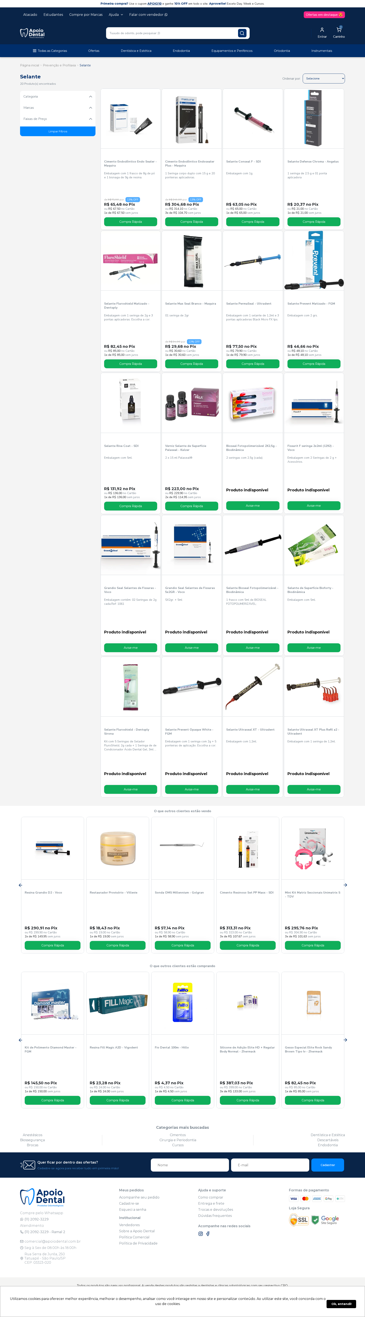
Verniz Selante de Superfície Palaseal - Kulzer (185, 448)
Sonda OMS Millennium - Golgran (179, 893)
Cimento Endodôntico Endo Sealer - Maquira (130, 164)
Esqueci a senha (132, 1210)
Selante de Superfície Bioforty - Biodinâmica (310, 590)
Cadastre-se (129, 1203)
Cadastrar (328, 1165)
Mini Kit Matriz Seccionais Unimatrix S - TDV (312, 895)
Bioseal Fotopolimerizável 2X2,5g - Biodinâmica (251, 448)
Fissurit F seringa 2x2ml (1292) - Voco (310, 448)
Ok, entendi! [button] (341, 1304)
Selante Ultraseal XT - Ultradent (250, 730)
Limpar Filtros (58, 131)
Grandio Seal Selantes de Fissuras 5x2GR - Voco (190, 590)
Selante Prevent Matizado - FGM (311, 304)
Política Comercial (134, 1237)
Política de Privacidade (138, 1243)
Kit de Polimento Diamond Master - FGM (50, 1050)
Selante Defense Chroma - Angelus (313, 162)
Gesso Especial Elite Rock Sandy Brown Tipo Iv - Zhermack (308, 1050)
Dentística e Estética (136, 51)
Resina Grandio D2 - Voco (43, 893)
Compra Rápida (130, 222)
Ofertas (93, 51)
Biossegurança (32, 1140)
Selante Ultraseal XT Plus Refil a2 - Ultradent (313, 732)
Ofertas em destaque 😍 (324, 14)
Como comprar (210, 1197)
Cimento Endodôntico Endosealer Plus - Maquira (189, 164)
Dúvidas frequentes (215, 1216)
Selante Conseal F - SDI (243, 162)
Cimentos (178, 1135)
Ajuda (114, 15)
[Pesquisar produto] (242, 33)
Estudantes (53, 15)
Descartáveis (327, 1140)
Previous (20, 885)
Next (345, 885)
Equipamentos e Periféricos (231, 51)
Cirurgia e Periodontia (177, 1140)
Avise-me (253, 506)
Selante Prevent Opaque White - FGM (189, 732)
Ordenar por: (291, 78)
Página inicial (29, 65)
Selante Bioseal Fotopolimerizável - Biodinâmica (252, 590)
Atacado (30, 15)
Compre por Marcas (85, 15)
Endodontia (181, 51)
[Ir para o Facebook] (207, 1233)
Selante (85, 65)
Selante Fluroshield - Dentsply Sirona (126, 732)
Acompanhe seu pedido (139, 1197)
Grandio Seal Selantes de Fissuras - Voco (130, 590)
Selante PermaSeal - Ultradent (248, 304)
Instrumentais (321, 51)
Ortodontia (282, 51)
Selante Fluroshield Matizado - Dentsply (126, 306)
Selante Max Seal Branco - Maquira (190, 304)
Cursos (178, 1145)
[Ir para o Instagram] (200, 1233)
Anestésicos (32, 1135)
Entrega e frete (211, 1203)
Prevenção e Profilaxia (59, 65)
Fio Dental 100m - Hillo (172, 1048)
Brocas (32, 1145)
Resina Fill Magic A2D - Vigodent (114, 1048)
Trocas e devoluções (215, 1210)
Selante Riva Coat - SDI (121, 446)
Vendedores (129, 1225)
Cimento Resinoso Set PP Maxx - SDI (247, 893)
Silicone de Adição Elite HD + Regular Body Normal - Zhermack (247, 1050)
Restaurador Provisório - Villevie (113, 893)
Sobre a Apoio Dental (137, 1231)
